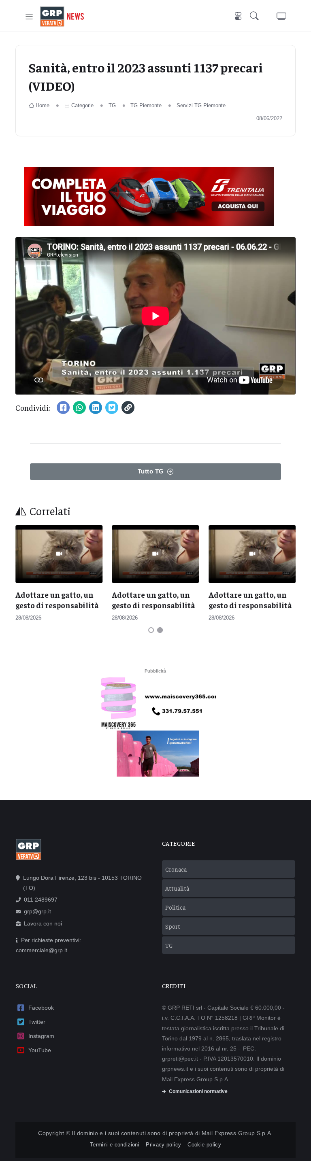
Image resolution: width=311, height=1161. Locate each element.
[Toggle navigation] (29, 17)
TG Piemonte (146, 105)
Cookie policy (204, 1145)
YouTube (39, 1050)
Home (42, 105)
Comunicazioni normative (198, 1091)
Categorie (82, 105)
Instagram (41, 1036)
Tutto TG (151, 471)
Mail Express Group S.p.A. (237, 1133)
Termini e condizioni (114, 1145)
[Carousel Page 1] (151, 630)
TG (112, 105)
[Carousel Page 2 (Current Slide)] (160, 630)
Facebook (41, 1007)
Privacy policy (163, 1145)
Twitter (36, 1022)
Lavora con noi (43, 923)
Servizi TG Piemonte (201, 105)
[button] (256, 16)
